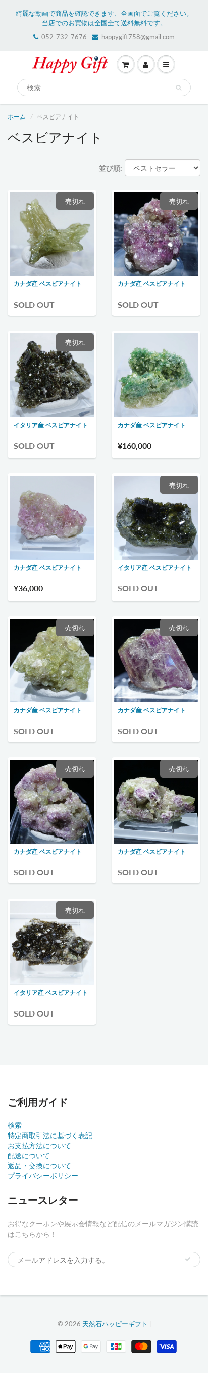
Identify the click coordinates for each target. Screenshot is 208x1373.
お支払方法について (39, 1145)
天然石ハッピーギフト (115, 1324)
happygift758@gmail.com (138, 37)
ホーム (17, 117)
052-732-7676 (64, 37)
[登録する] (187, 1259)
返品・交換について (39, 1165)
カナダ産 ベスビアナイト (48, 283)
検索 (15, 1125)
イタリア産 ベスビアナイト (51, 425)
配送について (29, 1155)
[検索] (178, 88)
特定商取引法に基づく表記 (50, 1135)
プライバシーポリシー (43, 1175)
